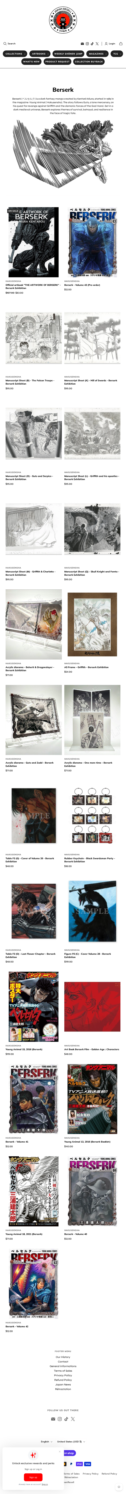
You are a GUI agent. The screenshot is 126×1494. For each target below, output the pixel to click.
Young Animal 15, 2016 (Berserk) (24, 1049)
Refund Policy (63, 1379)
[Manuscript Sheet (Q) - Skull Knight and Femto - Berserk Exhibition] (92, 529)
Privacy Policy (63, 1375)
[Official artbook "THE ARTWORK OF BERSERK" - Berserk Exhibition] (34, 242)
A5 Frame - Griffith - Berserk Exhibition (86, 667)
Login (112, 43)
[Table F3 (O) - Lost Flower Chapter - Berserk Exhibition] (34, 911)
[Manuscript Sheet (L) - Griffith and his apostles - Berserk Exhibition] (92, 433)
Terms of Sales (63, 1370)
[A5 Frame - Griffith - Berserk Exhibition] (92, 624)
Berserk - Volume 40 (75, 1234)
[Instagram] (87, 43)
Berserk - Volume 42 (17, 1326)
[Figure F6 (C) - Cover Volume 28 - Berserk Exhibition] (92, 911)
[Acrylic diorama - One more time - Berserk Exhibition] (92, 720)
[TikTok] (92, 43)
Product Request (57, 61)
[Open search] (5, 43)
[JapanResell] (63, 20)
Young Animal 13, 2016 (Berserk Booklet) (87, 1141)
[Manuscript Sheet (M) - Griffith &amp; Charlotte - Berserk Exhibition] (34, 529)
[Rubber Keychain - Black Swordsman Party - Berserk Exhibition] (92, 816)
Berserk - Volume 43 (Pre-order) (82, 285)
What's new (31, 61)
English (45, 1441)
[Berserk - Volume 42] (34, 1284)
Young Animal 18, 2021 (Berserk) (24, 1234)
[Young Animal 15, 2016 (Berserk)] (34, 1007)
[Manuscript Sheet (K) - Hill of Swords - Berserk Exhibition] (92, 338)
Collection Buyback (89, 61)
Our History (63, 1357)
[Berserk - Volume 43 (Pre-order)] (92, 242)
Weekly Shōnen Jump (68, 53)
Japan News (63, 1384)
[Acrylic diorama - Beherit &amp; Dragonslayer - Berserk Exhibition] (34, 624)
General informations (63, 1366)
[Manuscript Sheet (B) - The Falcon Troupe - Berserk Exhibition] (34, 338)
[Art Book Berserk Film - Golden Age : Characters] (92, 1007)
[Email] (82, 43)
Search (12, 43)
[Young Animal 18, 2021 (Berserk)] (34, 1191)
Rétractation (63, 1389)
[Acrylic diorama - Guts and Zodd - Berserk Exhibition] (34, 720)
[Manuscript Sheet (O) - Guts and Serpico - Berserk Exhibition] (34, 433)
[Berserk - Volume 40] (92, 1191)
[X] (97, 43)
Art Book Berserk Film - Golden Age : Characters (91, 1049)
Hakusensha (13, 281)
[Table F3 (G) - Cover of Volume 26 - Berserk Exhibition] (34, 816)
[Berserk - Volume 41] (34, 1099)
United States (69, 1441)
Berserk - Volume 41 (17, 1141)
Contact (63, 1361)
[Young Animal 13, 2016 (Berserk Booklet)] (92, 1099)
